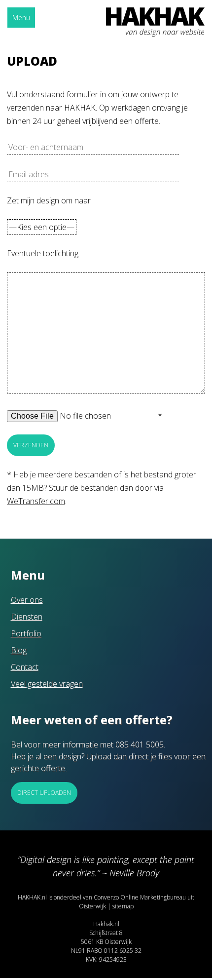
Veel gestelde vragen (47, 683)
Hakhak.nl (106, 924)
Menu (21, 17)
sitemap (123, 906)
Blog (19, 650)
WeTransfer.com (36, 501)
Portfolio (26, 633)
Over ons (27, 599)
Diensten (26, 616)
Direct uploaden (44, 792)
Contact (24, 667)
